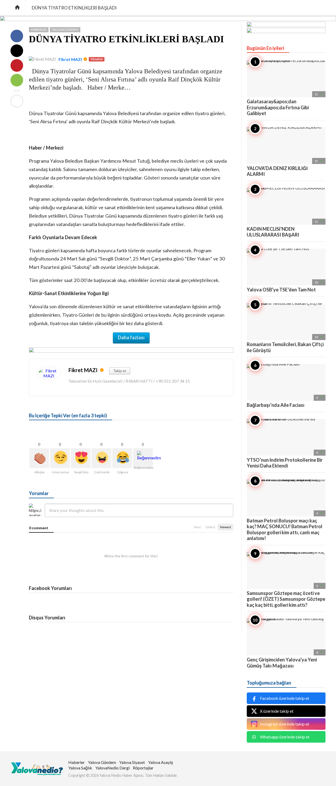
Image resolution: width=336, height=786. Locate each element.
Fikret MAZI (70, 59)
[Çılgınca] (122, 458)
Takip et (119, 370)
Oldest (210, 527)
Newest (225, 527)
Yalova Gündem (65, 30)
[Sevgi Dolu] (81, 458)
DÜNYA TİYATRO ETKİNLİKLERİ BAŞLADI (126, 39)
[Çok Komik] (101, 458)
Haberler (38, 30)
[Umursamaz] (60, 458)
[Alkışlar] (39, 458)
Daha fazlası (131, 337)
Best (197, 527)
